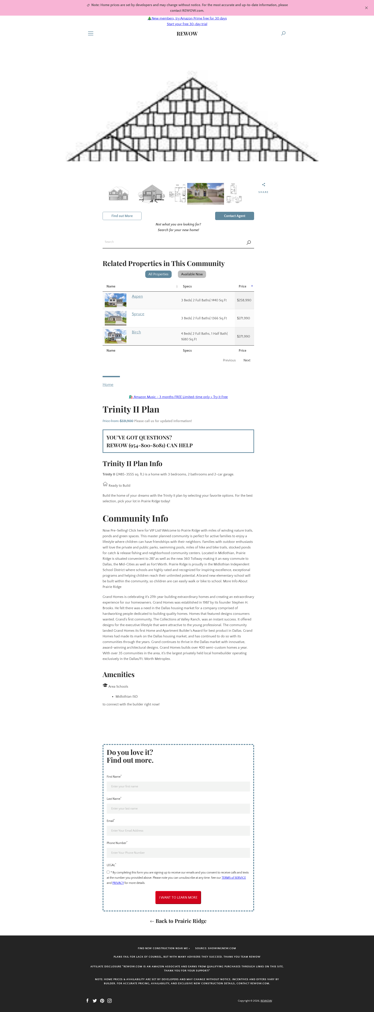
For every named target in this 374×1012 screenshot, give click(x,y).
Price (242, 286)
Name (110, 286)
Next (246, 360)
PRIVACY (118, 883)
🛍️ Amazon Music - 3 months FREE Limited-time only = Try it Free (178, 397)
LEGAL (111, 865)
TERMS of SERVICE (234, 878)
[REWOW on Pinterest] (102, 1000)
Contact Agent (234, 216)
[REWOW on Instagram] (109, 1000)
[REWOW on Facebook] (87, 1000)
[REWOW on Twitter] (95, 1000)
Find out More (122, 216)
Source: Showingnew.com (215, 948)
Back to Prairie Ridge (180, 920)
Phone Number (117, 843)
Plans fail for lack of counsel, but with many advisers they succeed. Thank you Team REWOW (187, 956)
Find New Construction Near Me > (164, 948)
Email (111, 821)
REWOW (187, 33)
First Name (114, 776)
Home (108, 384)
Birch (136, 332)
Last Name (114, 798)
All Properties (158, 274)
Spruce (138, 314)
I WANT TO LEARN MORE (178, 897)
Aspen (137, 296)
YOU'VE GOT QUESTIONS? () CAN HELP (149, 441)
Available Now (192, 274)
